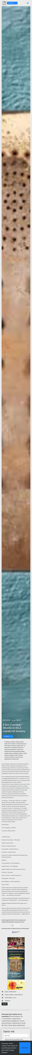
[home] (4, 3)
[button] (27, 3)
